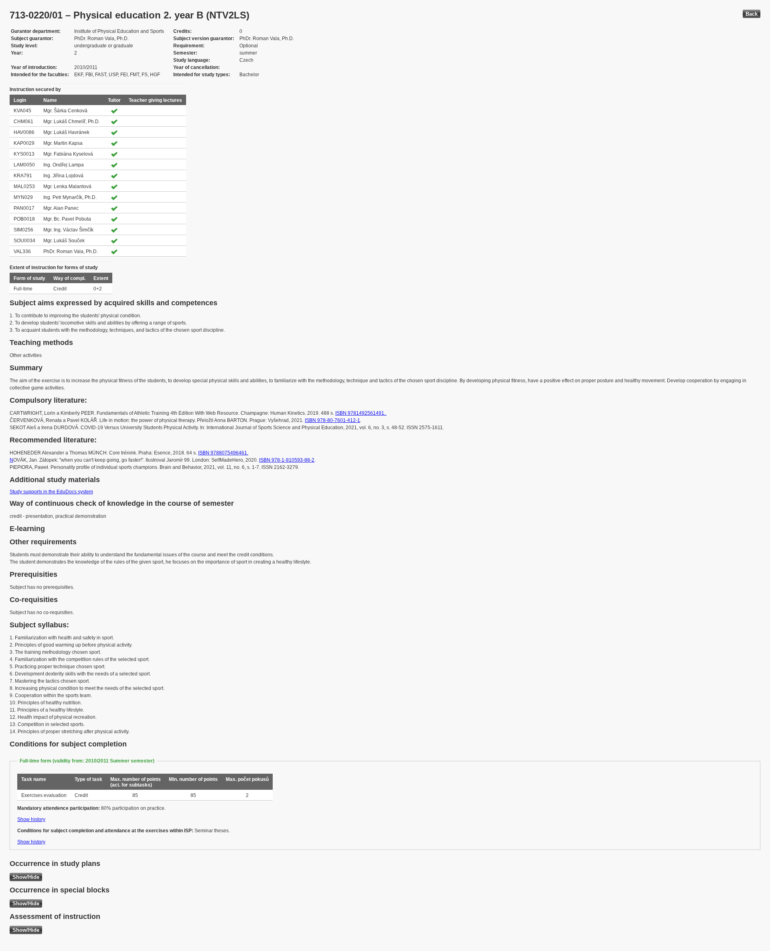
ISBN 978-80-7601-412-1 (332, 420)
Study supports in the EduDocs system (51, 492)
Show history (31, 819)
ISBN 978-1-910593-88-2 (286, 460)
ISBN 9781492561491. (361, 413)
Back (752, 14)
